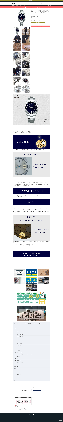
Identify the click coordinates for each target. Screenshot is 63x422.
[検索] (49, 3)
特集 (16, 5)
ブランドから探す (21, 5)
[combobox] (45, 3)
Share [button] (32, 24)
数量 (31, 17)
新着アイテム (18, 5)
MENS (48, 5)
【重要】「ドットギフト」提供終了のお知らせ (31, 7)
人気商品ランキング (13, 5)
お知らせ (24, 5)
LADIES (50, 5)
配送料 (32, 16)
